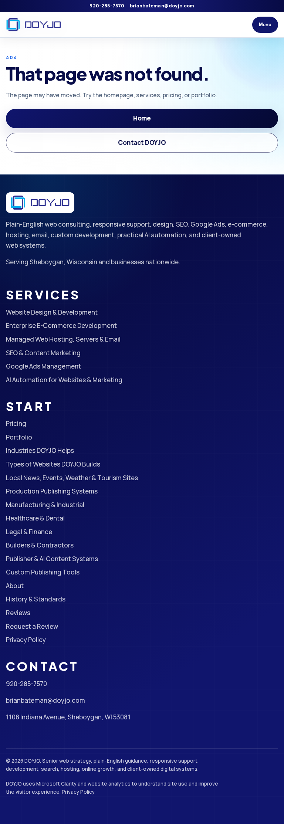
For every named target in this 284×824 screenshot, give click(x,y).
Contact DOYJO (142, 142)
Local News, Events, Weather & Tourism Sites (72, 478)
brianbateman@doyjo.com (162, 6)
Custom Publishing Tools (43, 572)
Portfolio (19, 437)
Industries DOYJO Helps (40, 450)
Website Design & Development (52, 312)
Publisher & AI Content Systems (52, 559)
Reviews (18, 612)
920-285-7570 (106, 6)
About (15, 585)
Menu (265, 24)
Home (142, 118)
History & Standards (35, 599)
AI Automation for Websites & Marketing (64, 380)
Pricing (16, 423)
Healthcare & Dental (35, 518)
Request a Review (32, 626)
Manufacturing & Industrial (45, 505)
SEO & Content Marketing (43, 353)
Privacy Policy (26, 639)
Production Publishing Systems (52, 491)
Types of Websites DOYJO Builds (53, 464)
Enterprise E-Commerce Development (61, 325)
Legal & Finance (29, 532)
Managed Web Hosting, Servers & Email (63, 339)
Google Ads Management (43, 366)
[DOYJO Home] (33, 25)
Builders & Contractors (40, 545)
